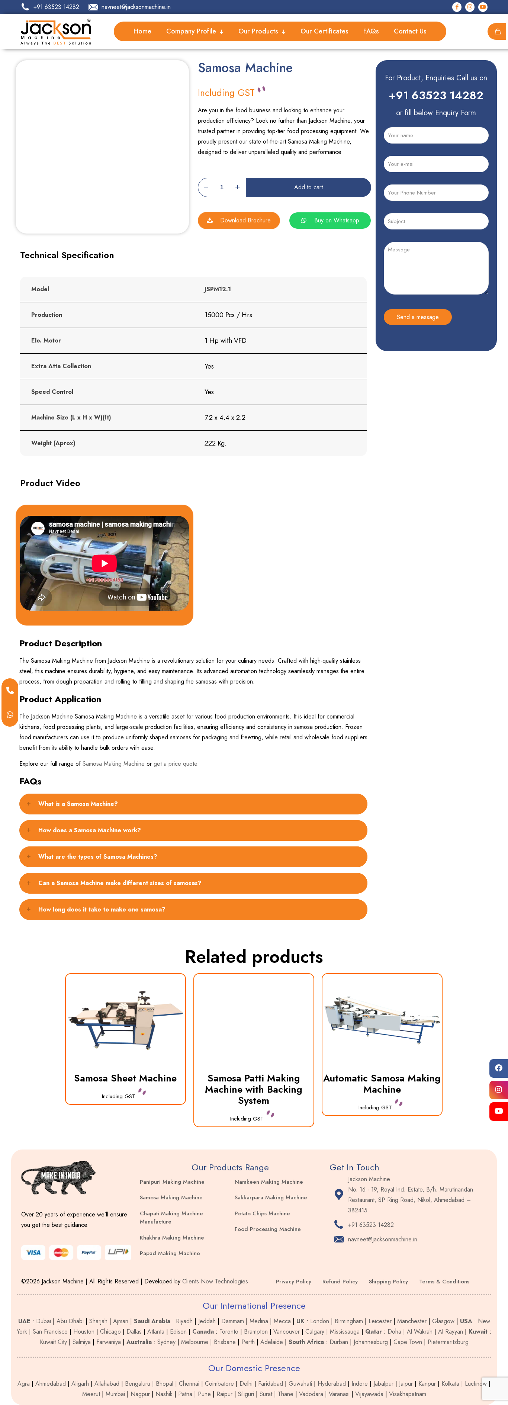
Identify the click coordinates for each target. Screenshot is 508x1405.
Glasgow (443, 1321)
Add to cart (308, 187)
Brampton (256, 1331)
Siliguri (246, 1394)
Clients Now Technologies (215, 1281)
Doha (394, 1331)
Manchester (412, 1321)
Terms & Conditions (444, 1281)
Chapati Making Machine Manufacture (171, 1217)
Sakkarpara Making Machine (271, 1197)
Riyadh (184, 1321)
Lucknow (476, 1383)
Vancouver (286, 1331)
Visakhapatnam (407, 1394)
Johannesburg (371, 1342)
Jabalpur (383, 1383)
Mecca (282, 1321)
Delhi (246, 1383)
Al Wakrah (420, 1331)
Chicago (110, 1331)
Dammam (232, 1321)
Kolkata (450, 1383)
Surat (266, 1394)
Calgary (314, 1331)
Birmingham (349, 1321)
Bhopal (164, 1383)
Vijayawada (369, 1394)
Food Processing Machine (268, 1229)
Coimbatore (219, 1383)
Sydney (166, 1342)
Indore (359, 1383)
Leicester (380, 1321)
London (319, 1321)
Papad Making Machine (170, 1253)
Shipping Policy (388, 1281)
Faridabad (270, 1383)
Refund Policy (340, 1281)
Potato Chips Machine (262, 1213)
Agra (23, 1383)
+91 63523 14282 (436, 95)
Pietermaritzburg (448, 1342)
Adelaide (271, 1342)
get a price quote (175, 763)
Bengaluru (137, 1383)
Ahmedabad (50, 1383)
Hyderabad (332, 1383)
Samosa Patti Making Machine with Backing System (253, 1089)
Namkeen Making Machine (269, 1182)
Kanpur (427, 1383)
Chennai (189, 1383)
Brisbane (225, 1342)
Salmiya (82, 1342)
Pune (204, 1394)
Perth (248, 1342)
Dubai (43, 1321)
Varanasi (339, 1394)
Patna (185, 1394)
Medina (259, 1321)
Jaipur (406, 1383)
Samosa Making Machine (114, 763)
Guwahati (300, 1383)
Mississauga (345, 1331)
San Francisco (50, 1331)
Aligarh (80, 1383)
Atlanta (155, 1331)
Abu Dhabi (70, 1321)
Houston (83, 1331)
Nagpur (140, 1394)
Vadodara (311, 1394)
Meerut (91, 1394)
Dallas (134, 1331)
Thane (285, 1394)
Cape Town (407, 1342)
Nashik (164, 1394)
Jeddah (207, 1321)
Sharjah (98, 1321)
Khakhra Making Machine (172, 1238)
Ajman (120, 1321)
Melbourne (194, 1342)
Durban (338, 1342)
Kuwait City (53, 1342)
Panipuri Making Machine (172, 1182)
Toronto (228, 1331)
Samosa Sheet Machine (125, 1078)
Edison (178, 1331)
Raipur (224, 1394)
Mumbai (115, 1394)
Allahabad (106, 1383)
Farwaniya (108, 1342)
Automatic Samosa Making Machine (382, 1083)
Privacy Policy (293, 1281)
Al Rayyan (450, 1331)
